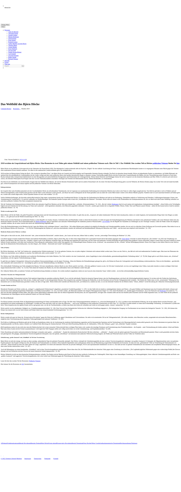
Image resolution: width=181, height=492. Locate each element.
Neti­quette (47, 458)
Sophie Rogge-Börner (14, 52)
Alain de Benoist (13, 32)
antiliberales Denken (35, 443)
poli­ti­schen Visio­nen (160, 163)
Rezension (17, 109)
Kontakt (55, 458)
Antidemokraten (12, 443)
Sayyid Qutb (12, 50)
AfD (2, 443)
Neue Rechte (87, 443)
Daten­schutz (37, 458)
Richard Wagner (13, 59)
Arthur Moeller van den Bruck (17, 43)
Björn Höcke (44, 443)
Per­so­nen (7, 30)
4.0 (23, 159)
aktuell (5, 443)
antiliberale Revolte (23, 443)
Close (3, 26)
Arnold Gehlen (12, 35)
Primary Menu (5, 25)
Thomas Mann (12, 45)
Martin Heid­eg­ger (13, 37)
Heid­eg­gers (115, 204)
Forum (6, 62)
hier (177, 163)
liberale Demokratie (77, 443)
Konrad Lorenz (12, 42)
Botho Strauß (12, 57)
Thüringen (134, 443)
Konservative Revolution (64, 443)
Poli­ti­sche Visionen (34, 361)
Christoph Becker (6, 109)
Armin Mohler (12, 47)
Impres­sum (27, 458)
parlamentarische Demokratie (111, 443)
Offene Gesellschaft (97, 443)
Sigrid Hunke (12, 38)
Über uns (7, 64)
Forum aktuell (52, 443)
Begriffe (7, 60)
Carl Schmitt (12, 54)
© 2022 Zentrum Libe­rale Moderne (11, 458)
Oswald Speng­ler (13, 55)
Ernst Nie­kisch (12, 49)
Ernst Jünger (12, 40)
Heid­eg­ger (163, 291)
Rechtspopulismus (125, 443)
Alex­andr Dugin (13, 33)
